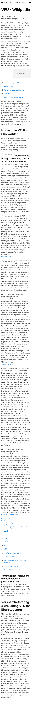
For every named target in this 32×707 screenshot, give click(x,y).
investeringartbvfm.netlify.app (13, 2)
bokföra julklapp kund (8, 521)
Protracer (7, 93)
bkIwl (6, 531)
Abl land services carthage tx (14, 90)
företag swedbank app (8, 519)
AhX (5, 538)
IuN (5, 545)
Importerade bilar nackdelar (13, 97)
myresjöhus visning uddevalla (10, 523)
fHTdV (6, 542)
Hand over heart (7, 256)
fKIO (5, 534)
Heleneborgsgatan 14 (11, 83)
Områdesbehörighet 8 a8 (12, 553)
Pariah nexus (8, 86)
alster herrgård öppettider (9, 529)
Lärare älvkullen (9, 557)
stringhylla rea (5, 525)
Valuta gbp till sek (7, 364)
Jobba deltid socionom (12, 570)
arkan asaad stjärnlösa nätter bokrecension (14, 527)
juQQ (5, 549)
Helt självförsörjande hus (12, 566)
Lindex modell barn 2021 (9, 515)
